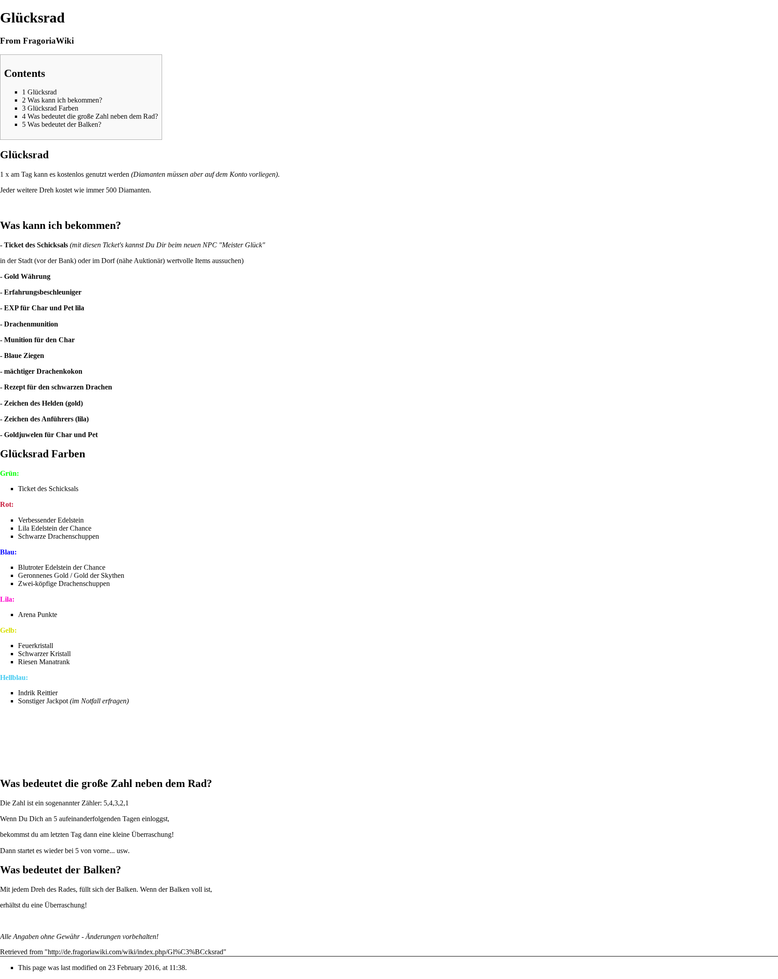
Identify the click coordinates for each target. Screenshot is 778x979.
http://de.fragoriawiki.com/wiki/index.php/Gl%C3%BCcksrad (135, 952)
